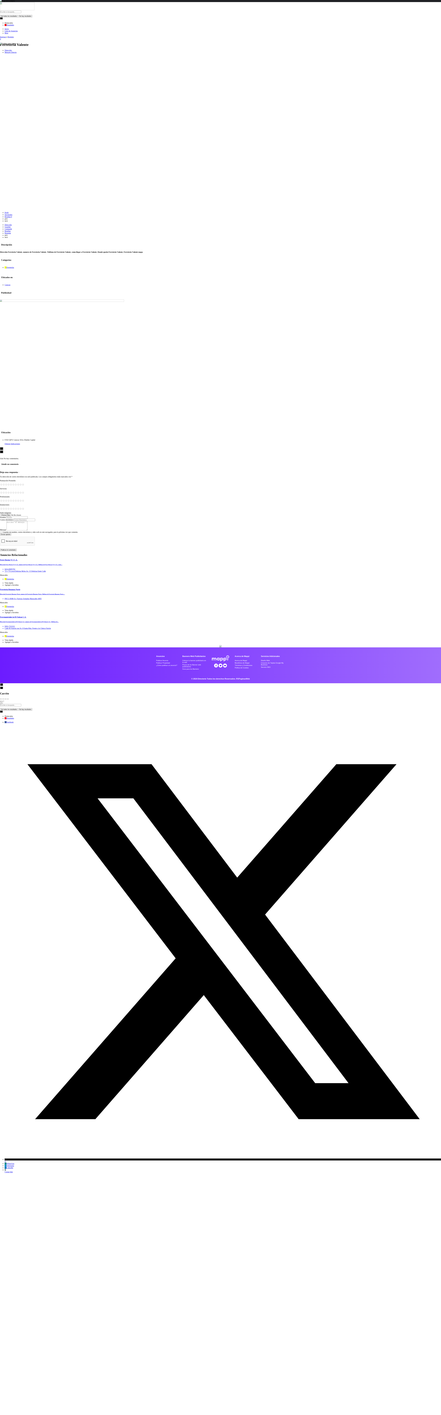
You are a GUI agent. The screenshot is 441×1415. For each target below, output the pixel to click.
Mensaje (3, 530)
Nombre (3, 517)
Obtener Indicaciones (12, 444)
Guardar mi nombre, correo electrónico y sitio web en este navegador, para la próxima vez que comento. (40, 532)
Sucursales (8, 215)
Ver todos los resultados (9, 16)
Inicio (7, 29)
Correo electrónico (6, 520)
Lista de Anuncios (11, 31)
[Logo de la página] (17, 10)
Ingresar (3, 37)
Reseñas (8, 217)
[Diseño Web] (62, 301)
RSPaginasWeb (243, 679)
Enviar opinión (5, 534)
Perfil (6, 213)
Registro (11, 37)
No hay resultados (25, 16)
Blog (6, 33)
